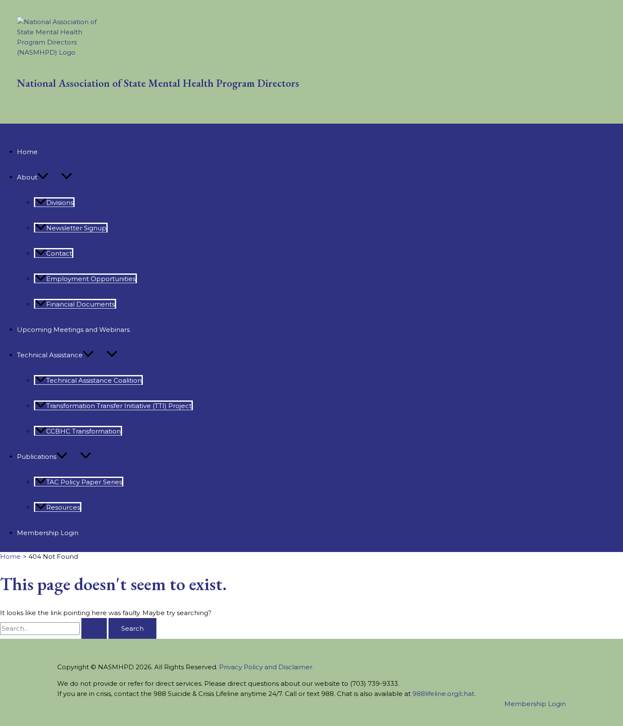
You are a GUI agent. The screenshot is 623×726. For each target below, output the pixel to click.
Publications (36, 457)
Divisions (59, 203)
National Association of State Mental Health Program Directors (158, 83)
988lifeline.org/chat (443, 694)
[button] (42, 177)
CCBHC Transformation (83, 431)
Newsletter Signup (76, 228)
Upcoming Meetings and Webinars (73, 330)
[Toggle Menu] (66, 177)
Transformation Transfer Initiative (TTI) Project (119, 406)
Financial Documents (80, 304)
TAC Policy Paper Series (84, 482)
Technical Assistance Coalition (94, 380)
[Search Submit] (94, 628)
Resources (63, 507)
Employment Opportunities (91, 279)
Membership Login (47, 533)
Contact (59, 253)
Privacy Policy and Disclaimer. (266, 667)
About (27, 177)
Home (27, 152)
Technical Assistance (50, 355)
